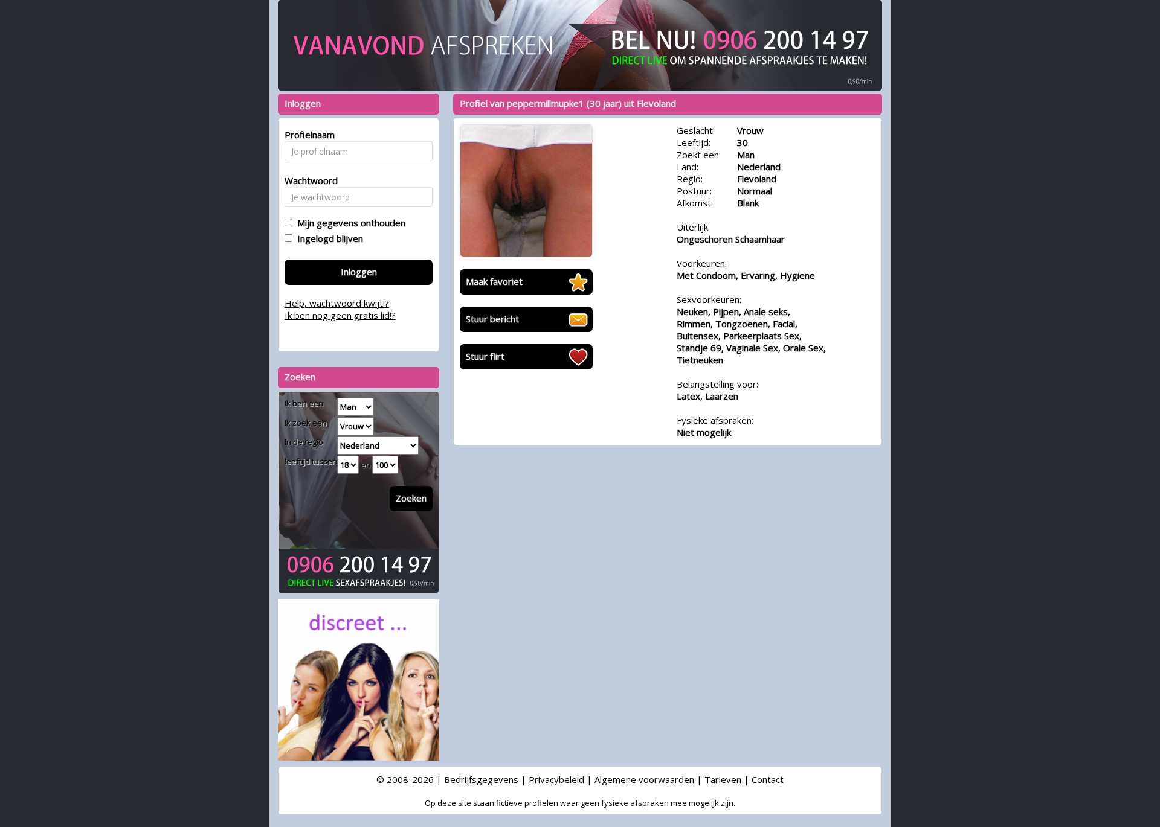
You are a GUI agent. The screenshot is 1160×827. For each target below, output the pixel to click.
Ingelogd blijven (327, 238)
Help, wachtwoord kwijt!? (337, 303)
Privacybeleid (556, 779)
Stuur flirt (485, 356)
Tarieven (722, 779)
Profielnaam (308, 135)
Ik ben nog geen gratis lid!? (340, 315)
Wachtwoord (308, 180)
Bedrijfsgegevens (481, 779)
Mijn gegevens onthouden (348, 223)
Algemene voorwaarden (644, 779)
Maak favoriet (494, 281)
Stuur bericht (492, 319)
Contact (768, 779)
